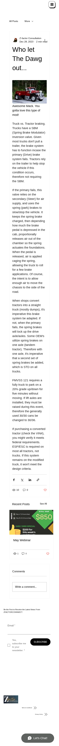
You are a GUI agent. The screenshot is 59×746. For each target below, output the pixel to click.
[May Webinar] (31, 522)
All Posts (13, 21)
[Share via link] (37, 479)
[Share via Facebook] (13, 479)
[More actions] (45, 40)
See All (43, 503)
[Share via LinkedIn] (29, 479)
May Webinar (22, 540)
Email (11, 625)
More (27, 21)
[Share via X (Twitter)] (21, 479)
